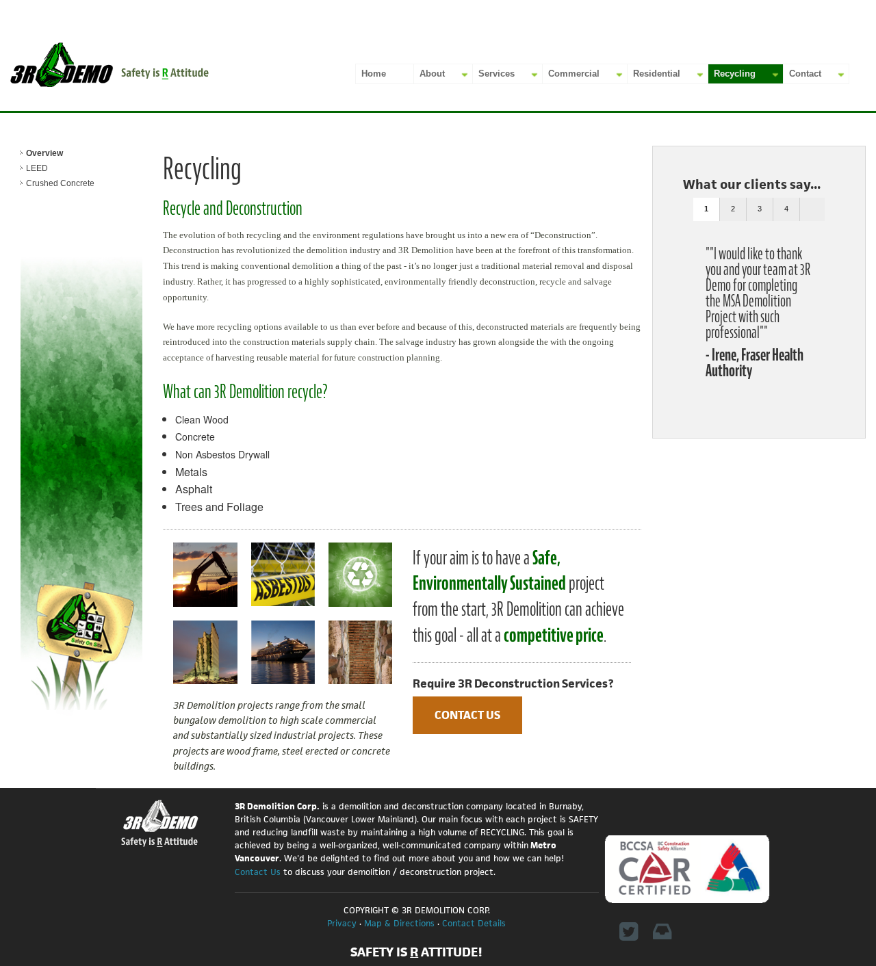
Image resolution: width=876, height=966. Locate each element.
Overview (44, 153)
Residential (656, 73)
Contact (805, 73)
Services (496, 73)
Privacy (342, 923)
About (432, 73)
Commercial (574, 73)
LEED (37, 168)
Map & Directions (399, 923)
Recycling (735, 73)
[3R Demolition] (109, 63)
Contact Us (467, 714)
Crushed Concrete (60, 183)
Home (373, 73)
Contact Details (474, 923)
